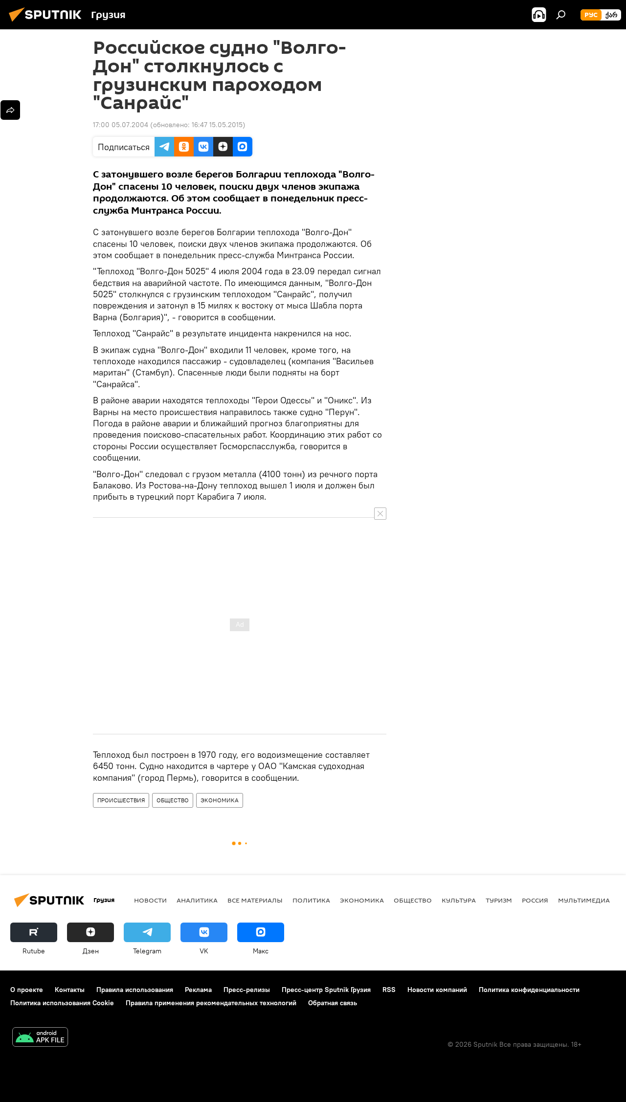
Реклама (198, 989)
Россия (535, 900)
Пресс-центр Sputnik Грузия (326, 989)
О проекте (26, 989)
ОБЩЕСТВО (172, 800)
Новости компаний (437, 989)
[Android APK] (40, 1038)
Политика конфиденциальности (529, 989)
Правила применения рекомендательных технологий (211, 1002)
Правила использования (134, 989)
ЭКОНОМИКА (220, 800)
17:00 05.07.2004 (120, 124)
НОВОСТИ (150, 900)
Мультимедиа (584, 900)
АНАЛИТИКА (197, 900)
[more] (10, 110)
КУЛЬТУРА (459, 900)
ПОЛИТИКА (311, 900)
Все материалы (255, 900)
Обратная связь (332, 1002)
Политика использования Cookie (62, 1002)
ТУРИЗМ (499, 900)
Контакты (70, 989)
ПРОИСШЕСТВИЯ (121, 800)
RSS (389, 989)
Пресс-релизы (247, 989)
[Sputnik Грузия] (48, 23)
